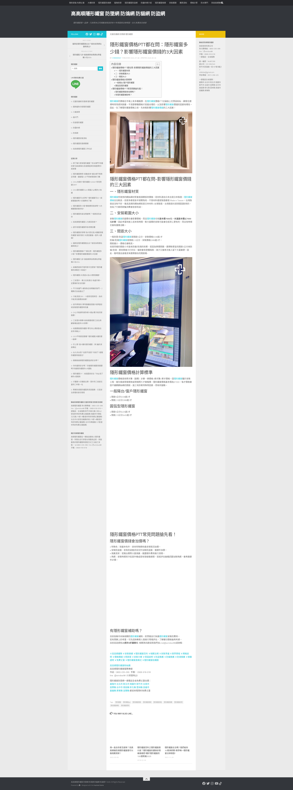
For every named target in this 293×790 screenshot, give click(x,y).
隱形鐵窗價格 (137, 702)
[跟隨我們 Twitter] (90, 34)
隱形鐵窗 (114, 101)
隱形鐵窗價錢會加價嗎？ (125, 92)
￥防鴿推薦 (180, 657)
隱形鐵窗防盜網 (131, 3)
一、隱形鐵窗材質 (122, 71)
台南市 (146, 684)
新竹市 (139, 684)
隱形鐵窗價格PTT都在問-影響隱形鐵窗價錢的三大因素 (135, 68)
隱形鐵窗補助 (115, 705)
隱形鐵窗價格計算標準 (122, 80)
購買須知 (183, 3)
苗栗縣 (113, 687)
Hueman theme (99, 771)
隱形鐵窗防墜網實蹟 (80, 144)
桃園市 (133, 684)
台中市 (120, 687)
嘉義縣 (113, 690)
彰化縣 (133, 687)
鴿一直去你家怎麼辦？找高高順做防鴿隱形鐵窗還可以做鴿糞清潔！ (121, 736)
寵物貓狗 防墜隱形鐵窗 (82, 107)
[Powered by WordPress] (79, 770)
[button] (156, 64)
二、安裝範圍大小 (122, 74)
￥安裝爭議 (164, 653)
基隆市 (113, 684)
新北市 (126, 684)
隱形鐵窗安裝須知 (80, 138)
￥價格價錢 (117, 657)
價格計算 (194, 3)
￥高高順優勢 (116, 653)
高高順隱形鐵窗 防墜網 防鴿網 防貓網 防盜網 (118, 14)
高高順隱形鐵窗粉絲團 (120, 665)
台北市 (120, 684)
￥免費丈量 (119, 660)
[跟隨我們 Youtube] (98, 34)
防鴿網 (75, 133)
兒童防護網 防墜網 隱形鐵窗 (121, 34)
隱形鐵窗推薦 (160, 3)
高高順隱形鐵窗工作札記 (82, 149)
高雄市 (146, 687)
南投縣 (126, 687)
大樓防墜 (91, 3)
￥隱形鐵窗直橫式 (133, 660)
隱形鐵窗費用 (125, 705)
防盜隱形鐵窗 (78, 122)
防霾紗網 (76, 128)
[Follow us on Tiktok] (101, 34)
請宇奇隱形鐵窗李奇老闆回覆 (84, 227)
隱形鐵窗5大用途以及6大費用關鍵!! (86, 275)
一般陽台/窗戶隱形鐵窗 (124, 83)
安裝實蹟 (172, 3)
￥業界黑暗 (175, 653)
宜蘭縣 (126, 690)
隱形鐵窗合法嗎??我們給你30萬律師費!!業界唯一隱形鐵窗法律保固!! (177, 736)
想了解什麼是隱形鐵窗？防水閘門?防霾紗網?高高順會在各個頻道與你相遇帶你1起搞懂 (87, 166)
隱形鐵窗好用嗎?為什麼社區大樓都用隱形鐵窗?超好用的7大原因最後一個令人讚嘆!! (87, 235)
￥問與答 (127, 657)
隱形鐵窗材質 (178, 702)
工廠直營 (76, 112)
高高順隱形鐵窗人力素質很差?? (85, 222)
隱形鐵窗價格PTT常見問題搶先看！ (127, 89)
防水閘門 (204, 3)
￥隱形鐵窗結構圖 (150, 660)
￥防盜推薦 (158, 657)
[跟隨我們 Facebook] (87, 34)
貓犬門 (75, 117)
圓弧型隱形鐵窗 (121, 86)
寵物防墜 (118, 3)
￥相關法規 (153, 653)
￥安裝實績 (128, 653)
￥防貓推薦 (169, 657)
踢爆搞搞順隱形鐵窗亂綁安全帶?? (86, 360)
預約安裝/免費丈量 (76, 3)
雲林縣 (139, 687)
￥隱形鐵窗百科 (140, 653)
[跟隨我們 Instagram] (94, 34)
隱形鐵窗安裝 (157, 702)
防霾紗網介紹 (146, 3)
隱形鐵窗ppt (126, 702)
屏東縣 (120, 690)
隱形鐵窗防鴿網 (104, 3)
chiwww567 (116, 58)
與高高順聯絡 (216, 3)
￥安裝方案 (137, 657)
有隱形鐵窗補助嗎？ (123, 95)
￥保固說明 (148, 657)
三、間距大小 (120, 77)
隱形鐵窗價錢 (157, 108)
